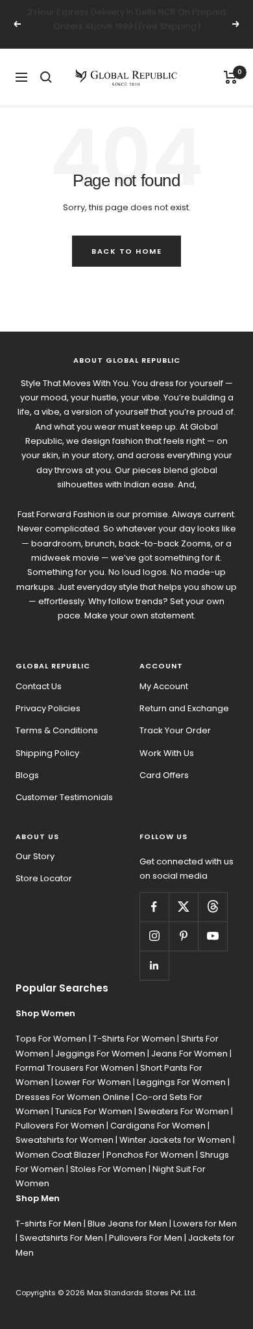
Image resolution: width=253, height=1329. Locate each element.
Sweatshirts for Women (65, 1140)
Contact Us (39, 686)
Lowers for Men (205, 1223)
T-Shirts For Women (134, 1038)
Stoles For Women (108, 1169)
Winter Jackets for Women (175, 1140)
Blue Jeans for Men (127, 1223)
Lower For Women (93, 1082)
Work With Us (166, 753)
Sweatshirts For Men (61, 1238)
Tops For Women (51, 1038)
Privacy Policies (48, 708)
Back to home (126, 251)
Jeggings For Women (100, 1053)
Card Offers (164, 775)
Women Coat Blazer (58, 1155)
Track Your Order (175, 730)
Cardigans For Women (158, 1125)
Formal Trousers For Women (75, 1068)
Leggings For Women (181, 1082)
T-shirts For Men (49, 1223)
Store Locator (44, 878)
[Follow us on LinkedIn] (154, 965)
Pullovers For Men (145, 1238)
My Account (163, 686)
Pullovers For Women (60, 1125)
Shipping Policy (47, 753)
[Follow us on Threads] (212, 906)
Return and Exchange (184, 708)
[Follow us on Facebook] (154, 906)
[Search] (46, 77)
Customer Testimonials (64, 797)
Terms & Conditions (57, 730)
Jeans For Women (189, 1053)
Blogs (27, 775)
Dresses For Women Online (73, 1097)
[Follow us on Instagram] (154, 936)
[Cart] (230, 77)
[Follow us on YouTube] (212, 936)
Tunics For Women (93, 1111)
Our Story (35, 856)
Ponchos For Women (150, 1155)
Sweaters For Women (183, 1111)
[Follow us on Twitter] (183, 906)
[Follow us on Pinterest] (183, 936)
